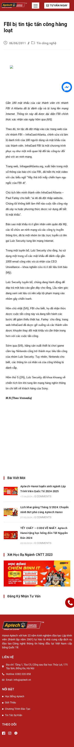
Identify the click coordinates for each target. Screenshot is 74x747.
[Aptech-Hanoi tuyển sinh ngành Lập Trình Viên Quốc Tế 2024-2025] (11, 491)
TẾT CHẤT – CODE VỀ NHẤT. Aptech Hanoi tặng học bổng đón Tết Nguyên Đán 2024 (44, 533)
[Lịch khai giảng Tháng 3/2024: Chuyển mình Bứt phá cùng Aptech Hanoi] (11, 512)
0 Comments (42, 496)
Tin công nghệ (46, 43)
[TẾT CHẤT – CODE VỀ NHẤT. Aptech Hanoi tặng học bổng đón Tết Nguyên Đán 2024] (11, 535)
